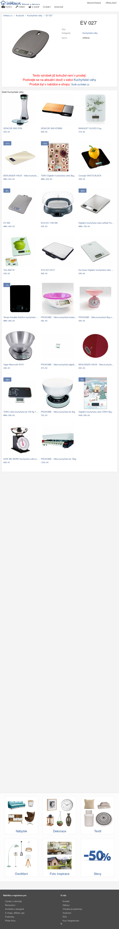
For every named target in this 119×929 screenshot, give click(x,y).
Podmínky (9, 917)
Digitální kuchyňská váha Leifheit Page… (97, 222)
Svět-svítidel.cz (80, 84)
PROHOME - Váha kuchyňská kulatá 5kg (59, 317)
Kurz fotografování (71, 921)
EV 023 (6, 222)
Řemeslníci (10, 905)
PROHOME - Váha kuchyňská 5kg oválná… (98, 317)
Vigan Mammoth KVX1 (13, 364)
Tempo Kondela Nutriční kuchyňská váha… (22, 317)
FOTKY (8, 7)
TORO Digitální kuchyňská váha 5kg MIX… (60, 175)
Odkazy (66, 905)
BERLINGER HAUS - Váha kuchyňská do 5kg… (25, 175)
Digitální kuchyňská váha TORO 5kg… (96, 411)
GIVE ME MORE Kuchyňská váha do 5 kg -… (24, 458)
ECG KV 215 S (48, 269)
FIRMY (21, 7)
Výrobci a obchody (13, 901)
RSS (65, 917)
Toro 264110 (8, 269)
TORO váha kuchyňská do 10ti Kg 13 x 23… (23, 411)
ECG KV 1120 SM (49, 222)
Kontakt (66, 901)
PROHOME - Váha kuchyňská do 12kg (58, 458)
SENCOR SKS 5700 (12, 128)
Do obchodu (23, 132)
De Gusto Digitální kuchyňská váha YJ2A (97, 269)
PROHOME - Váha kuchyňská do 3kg (58, 411)
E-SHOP (35, 7)
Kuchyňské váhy (90, 32)
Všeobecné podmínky (72, 909)
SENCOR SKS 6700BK (51, 128)
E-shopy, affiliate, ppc (15, 913)
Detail (35, 132)
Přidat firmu (10, 921)
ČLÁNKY (47, 7)
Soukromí (67, 913)
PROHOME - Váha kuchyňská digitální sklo (60, 364)
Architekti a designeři (14, 909)
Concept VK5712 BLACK (90, 175)
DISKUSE (58, 7)
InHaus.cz (8, 15)
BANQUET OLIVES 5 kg (90, 128)
